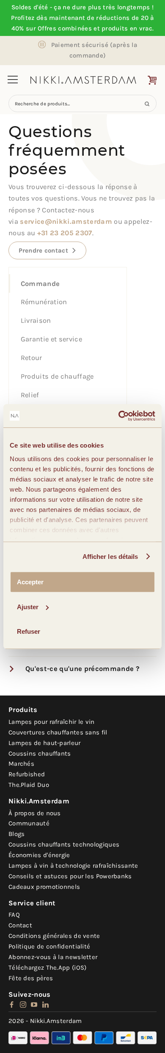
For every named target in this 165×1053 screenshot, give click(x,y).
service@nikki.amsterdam (66, 221)
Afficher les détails (110, 556)
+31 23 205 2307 (64, 233)
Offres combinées (65, 28)
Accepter (30, 582)
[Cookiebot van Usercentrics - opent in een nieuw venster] (118, 415)
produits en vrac (127, 28)
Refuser (28, 631)
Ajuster (27, 606)
